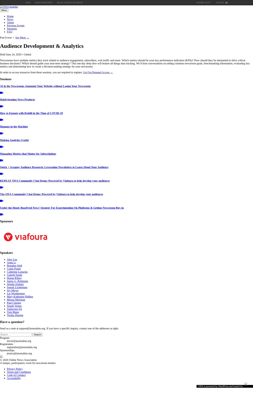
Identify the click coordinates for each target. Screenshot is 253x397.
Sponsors (12, 28)
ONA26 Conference (44, 3)
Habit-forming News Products (17, 99)
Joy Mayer (12, 290)
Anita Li (11, 262)
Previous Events (15, 25)
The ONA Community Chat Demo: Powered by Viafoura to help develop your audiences (51, 194)
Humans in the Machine (14, 126)
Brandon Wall (14, 265)
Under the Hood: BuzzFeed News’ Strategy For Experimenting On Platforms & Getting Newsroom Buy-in (62, 207)
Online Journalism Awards (70, 3)
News (10, 19)
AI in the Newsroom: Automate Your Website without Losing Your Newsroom (45, 86)
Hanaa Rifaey (14, 278)
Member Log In (204, 3)
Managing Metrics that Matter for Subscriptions (28, 153)
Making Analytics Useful (14, 140)
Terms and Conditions (19, 371)
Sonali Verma (14, 305)
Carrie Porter (14, 268)
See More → (22, 37)
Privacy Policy (15, 368)
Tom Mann (13, 312)
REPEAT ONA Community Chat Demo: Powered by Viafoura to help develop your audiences (55, 180)
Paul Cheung (14, 302)
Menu (4, 10)
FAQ (9, 31)
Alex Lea (12, 259)
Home (27, 3)
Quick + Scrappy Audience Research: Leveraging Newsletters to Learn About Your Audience (54, 167)
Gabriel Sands (14, 274)
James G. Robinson (17, 281)
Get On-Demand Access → (98, 72)
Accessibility (14, 378)
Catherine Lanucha (17, 271)
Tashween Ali (14, 309)
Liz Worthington (16, 293)
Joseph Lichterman (17, 287)
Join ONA (220, 3)
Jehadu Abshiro (15, 284)
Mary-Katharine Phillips (20, 296)
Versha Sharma (15, 315)
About (10, 22)
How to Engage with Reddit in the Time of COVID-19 (31, 113)
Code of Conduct (16, 375)
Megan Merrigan (16, 299)
